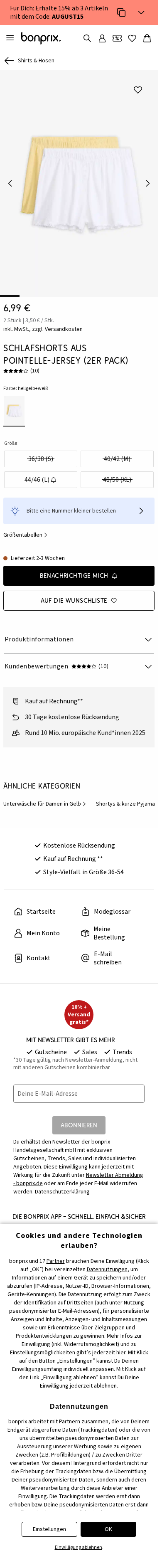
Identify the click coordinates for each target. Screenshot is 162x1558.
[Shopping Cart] (147, 38)
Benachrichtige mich (74, 570)
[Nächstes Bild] (148, 180)
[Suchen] (87, 38)
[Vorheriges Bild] (10, 180)
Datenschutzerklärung (62, 1186)
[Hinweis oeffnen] (141, 505)
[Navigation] (10, 38)
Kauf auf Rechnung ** (73, 853)
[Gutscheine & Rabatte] (117, 38)
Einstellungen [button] (49, 1529)
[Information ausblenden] (141, 12)
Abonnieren (79, 1119)
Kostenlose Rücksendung (79, 840)
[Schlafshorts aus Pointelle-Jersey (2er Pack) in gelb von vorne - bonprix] (79, 180)
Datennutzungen (107, 1269)
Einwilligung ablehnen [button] (78, 1547)
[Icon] (121, 12)
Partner (56, 1261)
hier (120, 1352)
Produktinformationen (39, 633)
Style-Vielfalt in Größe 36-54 (83, 866)
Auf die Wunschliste (74, 595)
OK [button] (108, 1529)
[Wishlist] (132, 38)
